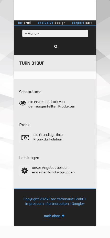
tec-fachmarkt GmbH (67, 199)
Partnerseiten (58, 203)
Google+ (78, 203)
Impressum (34, 203)
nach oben (52, 216)
